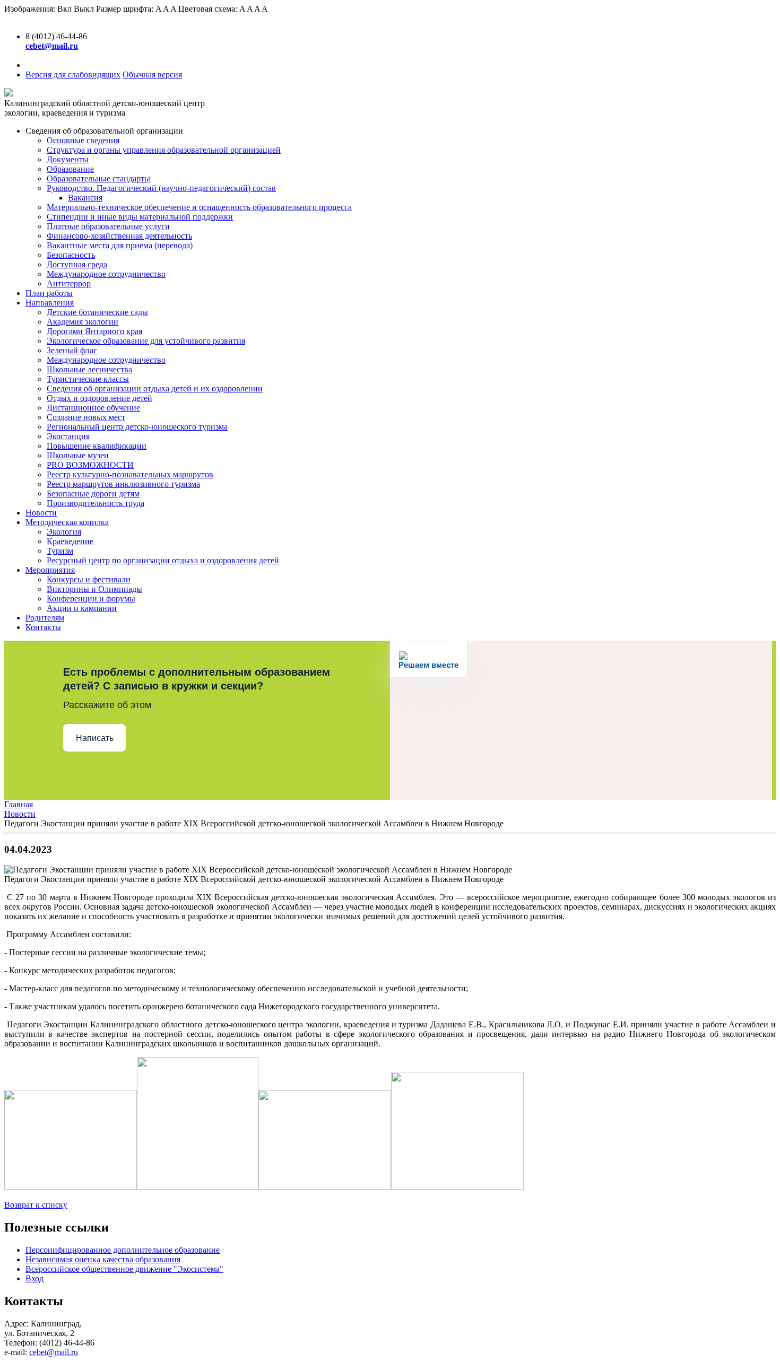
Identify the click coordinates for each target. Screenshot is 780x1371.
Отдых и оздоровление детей (99, 398)
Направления (49, 302)
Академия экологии (82, 321)
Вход (34, 1278)
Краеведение (70, 541)
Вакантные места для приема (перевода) (120, 245)
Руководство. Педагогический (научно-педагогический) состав (161, 188)
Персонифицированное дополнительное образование (122, 1249)
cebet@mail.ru (53, 1352)
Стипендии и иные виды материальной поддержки (140, 216)
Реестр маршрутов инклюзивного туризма (123, 483)
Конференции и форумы (91, 598)
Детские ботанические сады (97, 312)
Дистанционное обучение (93, 407)
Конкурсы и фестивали (89, 579)
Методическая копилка (67, 522)
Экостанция (68, 436)
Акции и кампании (82, 608)
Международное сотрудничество (106, 273)
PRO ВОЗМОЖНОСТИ (90, 464)
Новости (41, 512)
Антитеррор (69, 283)
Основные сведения (83, 140)
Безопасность (71, 254)
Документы (68, 159)
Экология (64, 531)
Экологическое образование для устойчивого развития (146, 340)
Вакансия (85, 197)
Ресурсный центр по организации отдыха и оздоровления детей (163, 560)
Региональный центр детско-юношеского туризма (137, 426)
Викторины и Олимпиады (94, 588)
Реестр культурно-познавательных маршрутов (130, 474)
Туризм (60, 550)
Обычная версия (152, 74)
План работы (49, 293)
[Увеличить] (70, 1186)
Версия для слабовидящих (72, 74)
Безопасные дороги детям (93, 493)
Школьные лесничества (89, 369)
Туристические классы (88, 378)
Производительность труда (95, 503)
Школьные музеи (78, 455)
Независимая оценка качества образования (102, 1259)
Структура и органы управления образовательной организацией (164, 149)
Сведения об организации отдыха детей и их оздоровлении (155, 388)
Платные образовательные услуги (108, 226)
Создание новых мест (86, 417)
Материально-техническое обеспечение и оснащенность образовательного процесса (199, 207)
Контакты (43, 627)
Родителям (44, 617)
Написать (95, 738)
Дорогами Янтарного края (94, 331)
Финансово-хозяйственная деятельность (119, 235)
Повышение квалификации (96, 445)
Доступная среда (77, 264)
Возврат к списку (35, 1204)
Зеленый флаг (72, 350)
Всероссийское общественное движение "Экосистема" (124, 1268)
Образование (70, 168)
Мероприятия (50, 569)
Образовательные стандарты (98, 178)
